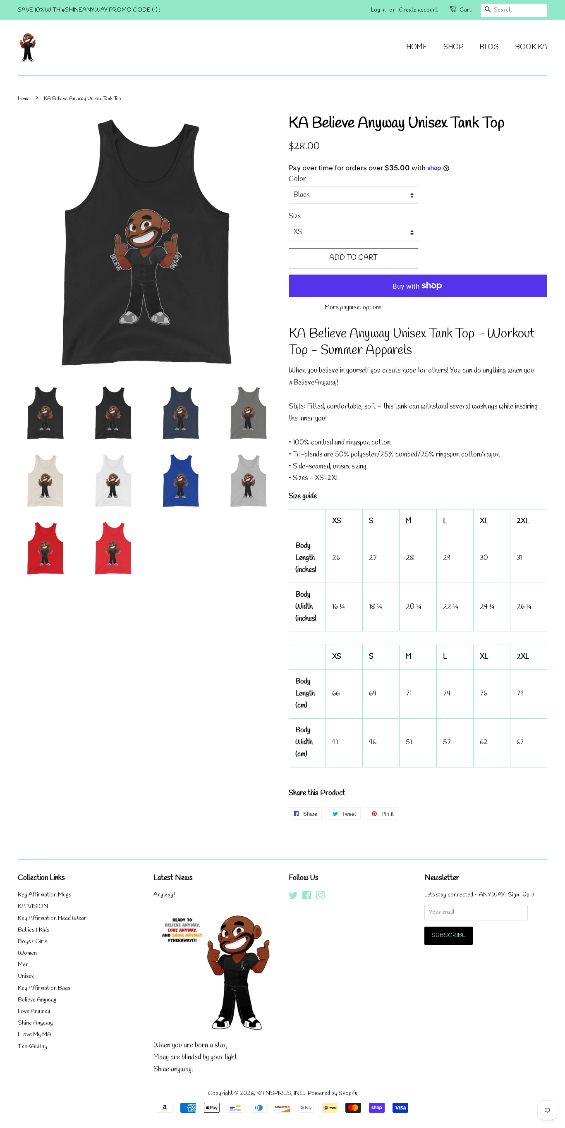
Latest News (173, 878)
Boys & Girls (32, 942)
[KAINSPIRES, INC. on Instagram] (320, 897)
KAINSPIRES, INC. (280, 1093)
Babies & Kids (33, 930)
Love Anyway (34, 1012)
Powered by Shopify (333, 1093)
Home (24, 98)
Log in (378, 10)
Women (27, 953)
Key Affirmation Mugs (44, 895)
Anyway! (164, 895)
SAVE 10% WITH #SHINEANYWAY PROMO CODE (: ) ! (89, 10)
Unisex (26, 976)
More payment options (353, 308)
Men (23, 965)
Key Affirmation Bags (44, 988)
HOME (416, 47)
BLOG (489, 47)
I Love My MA (34, 1035)
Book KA (531, 47)
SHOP (453, 47)
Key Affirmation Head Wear (52, 918)
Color (297, 179)
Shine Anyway (35, 1023)
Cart (466, 10)
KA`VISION (33, 907)
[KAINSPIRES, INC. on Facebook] (306, 897)
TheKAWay (32, 1047)
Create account (418, 10)
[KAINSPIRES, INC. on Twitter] (293, 897)
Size (295, 216)
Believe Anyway (37, 1000)
